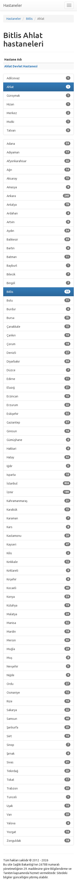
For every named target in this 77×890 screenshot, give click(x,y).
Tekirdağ (38, 771)
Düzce (38, 370)
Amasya (38, 187)
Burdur (38, 309)
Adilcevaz (38, 78)
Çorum (38, 344)
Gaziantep (38, 422)
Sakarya (38, 710)
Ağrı (38, 169)
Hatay (38, 457)
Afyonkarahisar (38, 161)
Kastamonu (38, 535)
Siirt (38, 736)
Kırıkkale (38, 562)
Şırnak (38, 753)
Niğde (38, 675)
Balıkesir (38, 239)
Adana (38, 143)
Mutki (38, 121)
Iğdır (38, 466)
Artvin (38, 222)
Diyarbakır (38, 361)
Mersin (38, 640)
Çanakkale (38, 326)
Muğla (38, 649)
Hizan (38, 104)
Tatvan (38, 130)
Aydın (38, 230)
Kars (38, 527)
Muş (38, 657)
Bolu (38, 300)
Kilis (38, 553)
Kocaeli (38, 588)
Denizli (38, 352)
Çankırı (38, 335)
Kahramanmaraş (38, 501)
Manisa (38, 623)
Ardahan (38, 213)
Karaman (38, 518)
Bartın (38, 248)
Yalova (38, 823)
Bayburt (38, 265)
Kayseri (38, 544)
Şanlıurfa (38, 727)
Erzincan (38, 396)
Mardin (38, 631)
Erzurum (38, 405)
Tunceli (38, 797)
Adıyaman (38, 152)
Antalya (38, 204)
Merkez (38, 113)
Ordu (38, 684)
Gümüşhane (38, 440)
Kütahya (38, 605)
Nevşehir (38, 666)
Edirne (38, 379)
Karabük (38, 509)
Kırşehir (38, 579)
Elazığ (38, 387)
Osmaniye (38, 692)
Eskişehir (38, 413)
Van (38, 814)
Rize (38, 701)
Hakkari (38, 448)
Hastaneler (12, 5)
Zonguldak (38, 840)
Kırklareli (38, 570)
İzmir (38, 492)
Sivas (38, 762)
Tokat (38, 779)
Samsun (38, 718)
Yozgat (38, 832)
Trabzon (38, 788)
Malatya (38, 614)
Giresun (38, 431)
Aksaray (38, 178)
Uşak (38, 806)
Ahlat (38, 87)
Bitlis (38, 291)
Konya (38, 596)
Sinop (38, 745)
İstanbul (38, 483)
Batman (38, 257)
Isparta (38, 474)
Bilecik (38, 274)
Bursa (38, 318)
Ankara (38, 196)
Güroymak (38, 95)
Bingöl (38, 283)
